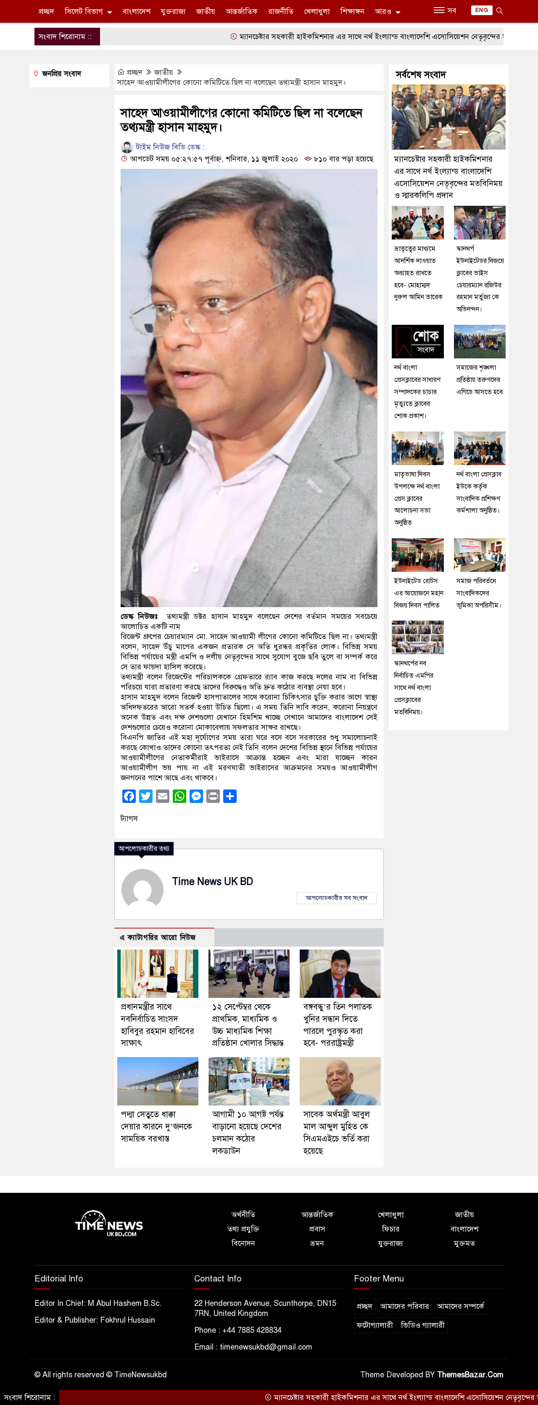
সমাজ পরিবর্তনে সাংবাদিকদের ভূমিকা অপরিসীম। (478, 593)
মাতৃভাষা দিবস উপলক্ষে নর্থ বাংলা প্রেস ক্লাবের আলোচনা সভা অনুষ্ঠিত (417, 498)
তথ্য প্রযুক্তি (243, 1229)
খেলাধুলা (317, 11)
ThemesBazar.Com (470, 1374)
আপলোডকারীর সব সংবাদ (337, 898)
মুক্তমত (464, 1243)
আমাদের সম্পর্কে (460, 1306)
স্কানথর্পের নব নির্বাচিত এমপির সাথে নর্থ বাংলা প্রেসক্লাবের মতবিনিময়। (413, 687)
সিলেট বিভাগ (84, 11)
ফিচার (391, 1229)
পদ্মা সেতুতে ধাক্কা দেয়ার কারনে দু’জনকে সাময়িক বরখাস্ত (156, 1126)
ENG (481, 10)
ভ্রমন (317, 1243)
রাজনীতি (280, 11)
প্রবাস (317, 1229)
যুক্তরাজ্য (173, 11)
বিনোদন (243, 1243)
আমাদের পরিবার (404, 1306)
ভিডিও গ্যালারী (423, 1325)
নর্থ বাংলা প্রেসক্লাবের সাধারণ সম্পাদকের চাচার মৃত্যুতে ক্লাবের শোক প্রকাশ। (417, 391)
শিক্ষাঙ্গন (352, 11)
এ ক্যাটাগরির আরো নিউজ (158, 937)
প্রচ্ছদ (46, 11)
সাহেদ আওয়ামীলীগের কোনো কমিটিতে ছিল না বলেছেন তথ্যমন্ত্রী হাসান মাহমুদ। (231, 82)
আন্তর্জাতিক (242, 11)
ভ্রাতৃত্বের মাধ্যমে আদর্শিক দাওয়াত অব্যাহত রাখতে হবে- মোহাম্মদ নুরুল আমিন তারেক (418, 273)
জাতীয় (205, 11)
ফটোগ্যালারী (375, 1325)
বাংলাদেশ (136, 11)
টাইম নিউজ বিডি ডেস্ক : (169, 147)
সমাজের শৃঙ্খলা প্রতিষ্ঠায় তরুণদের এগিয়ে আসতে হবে (479, 379)
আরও (383, 11)
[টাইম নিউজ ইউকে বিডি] (109, 1224)
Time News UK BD (212, 882)
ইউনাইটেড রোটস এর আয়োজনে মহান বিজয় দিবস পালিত (418, 593)
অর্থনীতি (243, 1214)
